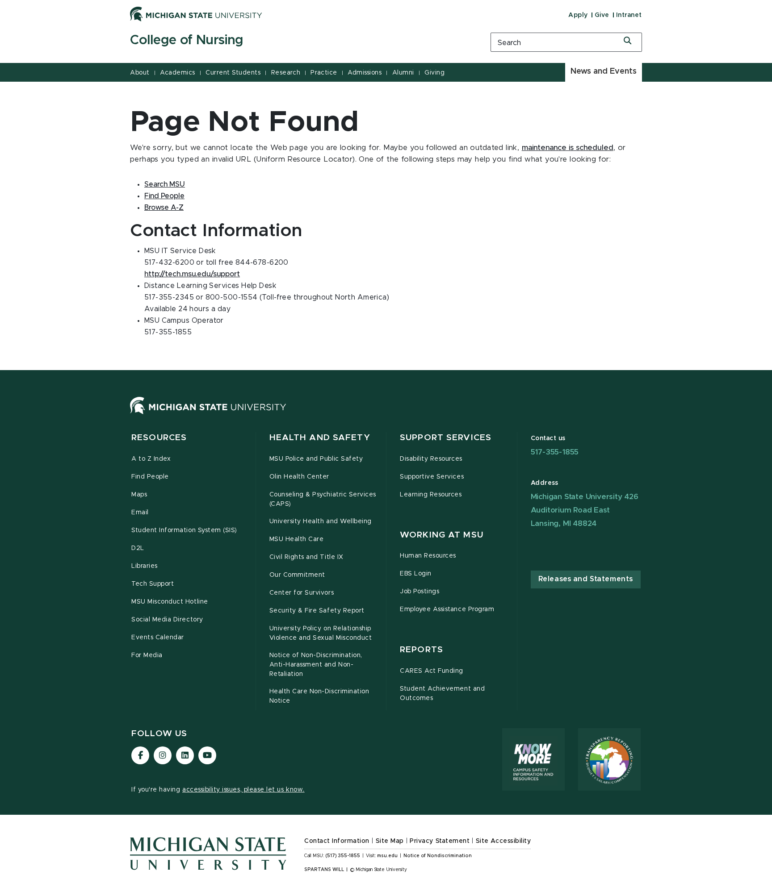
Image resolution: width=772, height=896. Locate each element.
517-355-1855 (555, 452)
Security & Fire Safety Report (317, 611)
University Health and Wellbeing (320, 521)
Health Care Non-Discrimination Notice (319, 696)
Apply (578, 15)
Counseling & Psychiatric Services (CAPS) (322, 499)
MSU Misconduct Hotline (169, 602)
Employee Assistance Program (447, 609)
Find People (164, 196)
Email (140, 512)
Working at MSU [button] (441, 535)
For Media (147, 655)
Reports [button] (421, 650)
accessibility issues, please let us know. (243, 790)
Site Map (390, 841)
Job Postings (419, 591)
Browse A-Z (164, 207)
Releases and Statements (585, 579)
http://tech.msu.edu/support (192, 274)
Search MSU (164, 184)
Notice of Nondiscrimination (437, 856)
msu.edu (387, 856)
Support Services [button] (445, 437)
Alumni (403, 73)
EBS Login (416, 574)
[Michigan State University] (196, 13)
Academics (177, 73)
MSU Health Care (296, 539)
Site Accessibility (503, 841)
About (140, 73)
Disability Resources (431, 459)
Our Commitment (297, 575)
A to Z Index (151, 459)
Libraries (144, 566)
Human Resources (428, 556)
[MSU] (208, 414)
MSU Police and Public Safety (316, 459)
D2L (137, 548)
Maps (139, 495)
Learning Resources (431, 495)
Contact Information (336, 841)
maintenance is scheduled (567, 147)
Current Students (233, 73)
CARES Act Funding (431, 671)
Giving (434, 73)
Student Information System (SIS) (184, 530)
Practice (323, 73)
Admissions (365, 73)
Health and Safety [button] (319, 437)
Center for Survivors (301, 593)
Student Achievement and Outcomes (442, 693)
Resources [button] (159, 437)
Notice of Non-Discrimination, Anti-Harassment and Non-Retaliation (315, 664)
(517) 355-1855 (343, 856)
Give (602, 15)
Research (285, 73)
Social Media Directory (167, 620)
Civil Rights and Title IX (306, 557)
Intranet (629, 15)
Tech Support (152, 584)
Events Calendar (157, 637)
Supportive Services (432, 477)
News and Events (604, 71)
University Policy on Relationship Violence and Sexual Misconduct (320, 633)
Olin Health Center (299, 477)
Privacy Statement (440, 841)
